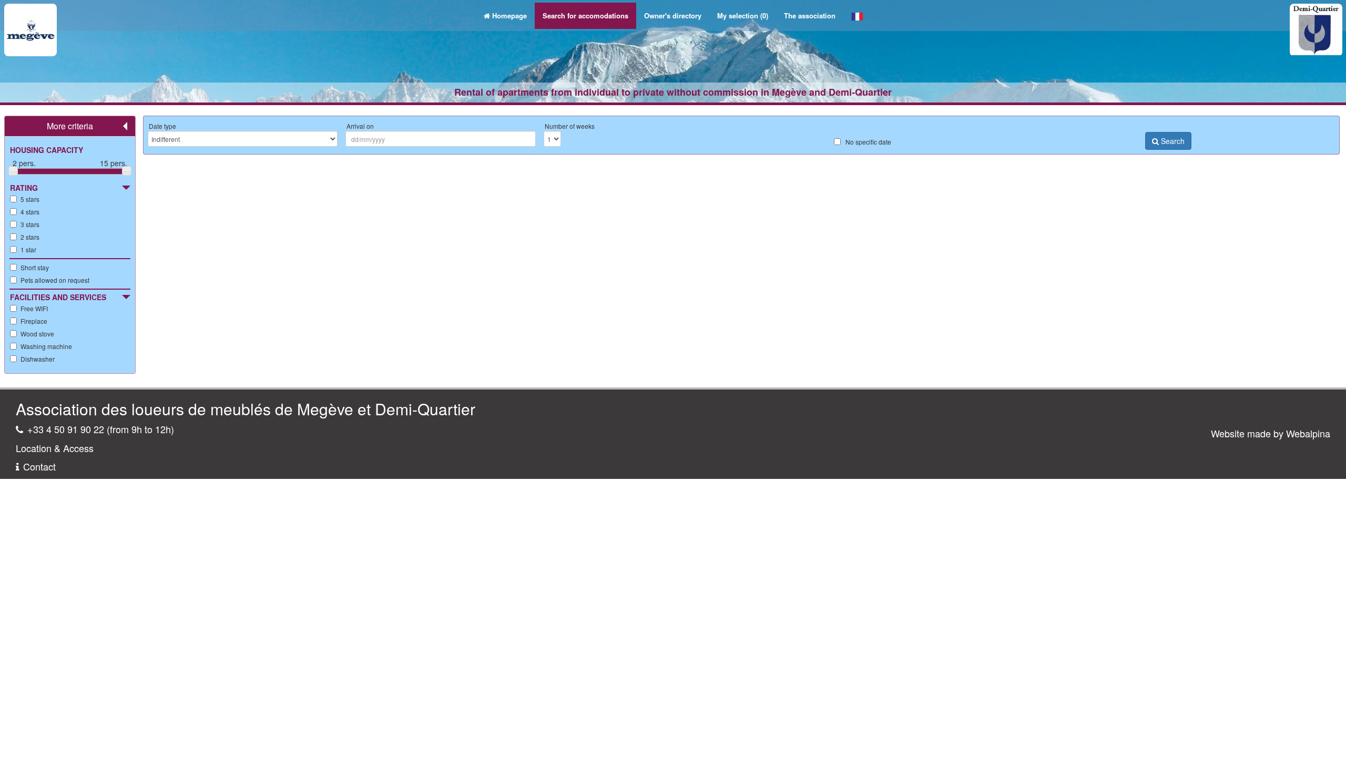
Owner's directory (672, 16)
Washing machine (46, 346)
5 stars (30, 199)
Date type (162, 125)
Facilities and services (58, 297)
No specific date (868, 141)
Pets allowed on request (55, 279)
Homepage (509, 16)
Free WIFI (34, 308)
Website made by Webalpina (1270, 433)
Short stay (35, 267)
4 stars (30, 211)
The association (809, 16)
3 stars (30, 224)
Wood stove (37, 333)
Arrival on (360, 125)
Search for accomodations (585, 16)
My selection (742, 16)
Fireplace (34, 320)
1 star (28, 249)
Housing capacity (46, 150)
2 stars (30, 236)
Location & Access (55, 448)
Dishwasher (38, 358)
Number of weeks (570, 125)
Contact (39, 466)
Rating (24, 187)
